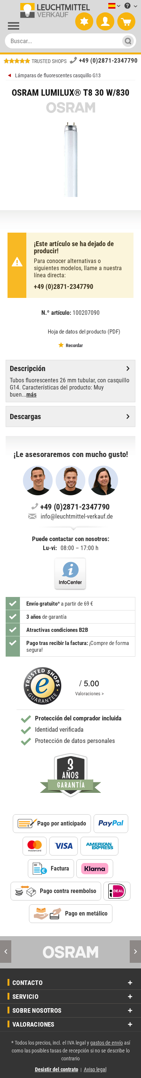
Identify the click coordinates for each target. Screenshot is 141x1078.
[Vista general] (10, 76)
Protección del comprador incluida (78, 718)
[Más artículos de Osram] (70, 107)
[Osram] (70, 952)
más (31, 394)
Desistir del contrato (56, 1069)
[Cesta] (126, 21)
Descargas (25, 416)
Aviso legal (95, 1069)
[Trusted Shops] (42, 686)
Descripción (27, 368)
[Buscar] (126, 40)
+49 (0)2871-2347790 (108, 60)
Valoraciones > (89, 693)
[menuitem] (103, 6)
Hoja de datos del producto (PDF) (84, 331)
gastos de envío (106, 1043)
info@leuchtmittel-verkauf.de (77, 516)
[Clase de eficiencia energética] (32, 331)
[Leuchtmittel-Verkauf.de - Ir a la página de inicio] (53, 10)
